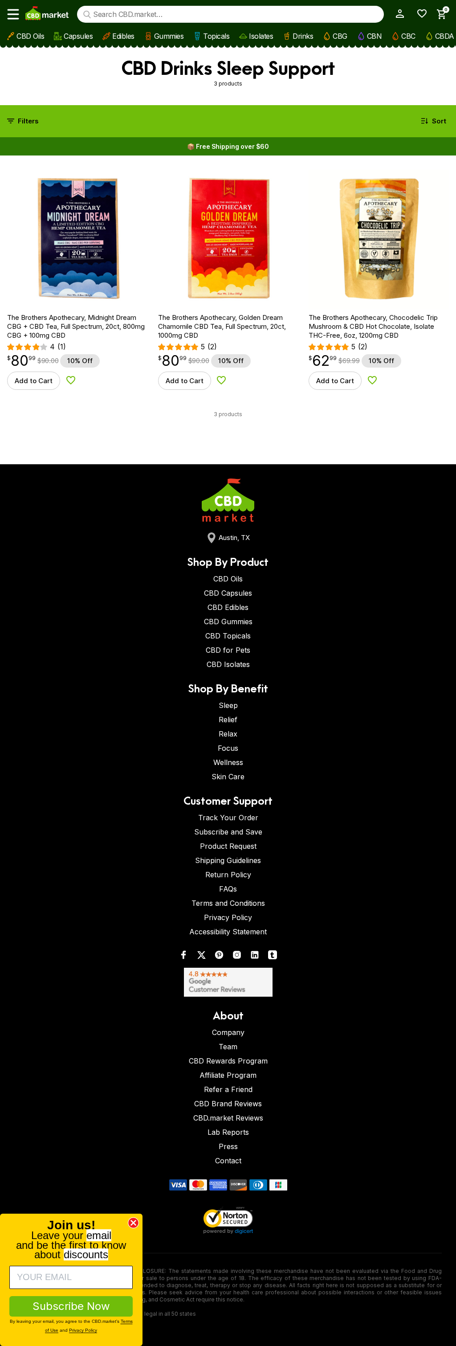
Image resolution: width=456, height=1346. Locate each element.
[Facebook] (183, 957)
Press (228, 1146)
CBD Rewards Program (228, 1060)
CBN (374, 36)
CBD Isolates (228, 664)
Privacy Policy (228, 917)
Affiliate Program (228, 1075)
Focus (228, 748)
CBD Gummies (228, 621)
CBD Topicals (228, 635)
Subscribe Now (71, 1306)
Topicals (216, 36)
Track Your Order (228, 817)
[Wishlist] (419, 13)
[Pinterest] (219, 957)
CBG (340, 36)
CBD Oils (30, 36)
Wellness (228, 762)
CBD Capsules (228, 593)
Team (228, 1046)
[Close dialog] (133, 1222)
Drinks (303, 36)
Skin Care (228, 776)
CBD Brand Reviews (228, 1103)
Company (228, 1032)
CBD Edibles (228, 607)
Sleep (228, 705)
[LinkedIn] (254, 957)
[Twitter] (201, 957)
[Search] (87, 14)
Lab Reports (228, 1132)
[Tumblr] (272, 957)
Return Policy (228, 874)
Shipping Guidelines (228, 860)
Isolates (261, 36)
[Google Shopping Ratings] (228, 982)
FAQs (228, 888)
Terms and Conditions (228, 903)
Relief (228, 719)
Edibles (123, 36)
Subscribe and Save (228, 831)
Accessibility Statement (228, 931)
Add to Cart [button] (34, 380)
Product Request (228, 846)
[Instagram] (236, 957)
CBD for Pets (228, 650)
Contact (228, 1160)
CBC (408, 36)
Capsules (78, 36)
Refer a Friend (228, 1089)
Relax (228, 733)
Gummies (169, 36)
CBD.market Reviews (228, 1117)
